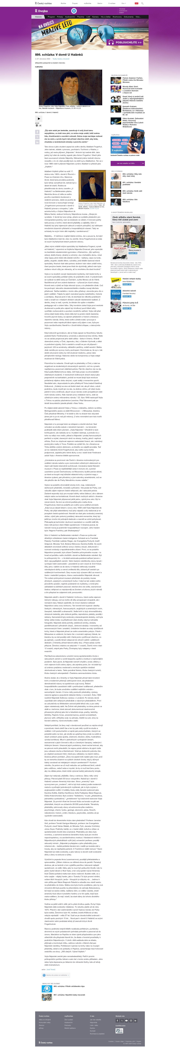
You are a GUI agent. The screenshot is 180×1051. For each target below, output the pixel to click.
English (139, 1041)
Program (75, 3)
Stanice (100, 3)
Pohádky (115, 143)
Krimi (124, 140)
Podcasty (67, 1025)
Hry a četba (106, 17)
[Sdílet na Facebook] (37, 132)
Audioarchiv (123, 11)
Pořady (60, 17)
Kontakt (92, 1031)
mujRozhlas (87, 3)
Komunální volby (44, 1022)
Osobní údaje (119, 1041)
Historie (38, 17)
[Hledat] (142, 3)
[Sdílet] (40, 125)
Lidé (88, 17)
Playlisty (80, 17)
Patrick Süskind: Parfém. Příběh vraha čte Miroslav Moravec (133, 80)
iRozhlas (63, 3)
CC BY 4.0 (75, 108)
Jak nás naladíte (95, 1020)
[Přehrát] (38, 119)
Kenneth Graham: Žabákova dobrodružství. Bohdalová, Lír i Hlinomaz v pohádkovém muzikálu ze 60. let (134, 110)
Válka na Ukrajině (45, 1020)
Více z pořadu (117, 171)
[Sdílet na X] (37, 137)
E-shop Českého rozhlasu (122, 212)
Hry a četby (116, 140)
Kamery (121, 12)
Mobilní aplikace (70, 1028)
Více (138, 17)
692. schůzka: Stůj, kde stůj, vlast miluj (132, 175)
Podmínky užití (130, 1041)
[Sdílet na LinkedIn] (37, 142)
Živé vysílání (116, 146)
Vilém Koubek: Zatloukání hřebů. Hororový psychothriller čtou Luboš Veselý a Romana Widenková (133, 122)
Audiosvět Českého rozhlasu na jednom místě (125, 155)
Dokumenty (129, 17)
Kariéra (92, 1028)
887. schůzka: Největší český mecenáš (69, 995)
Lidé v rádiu (94, 1025)
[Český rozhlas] (43, 3)
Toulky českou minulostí (61, 59)
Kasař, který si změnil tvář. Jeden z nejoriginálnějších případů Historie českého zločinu (133, 100)
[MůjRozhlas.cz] (39, 67)
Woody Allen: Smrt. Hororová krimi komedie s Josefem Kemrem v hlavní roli (132, 90)
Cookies (111, 1041)
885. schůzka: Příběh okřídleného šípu (69, 986)
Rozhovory (117, 17)
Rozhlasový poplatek (97, 1034)
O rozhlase (111, 3)
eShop (41, 1028)
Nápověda (93, 1022)
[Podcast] (37, 125)
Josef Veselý (50, 969)
